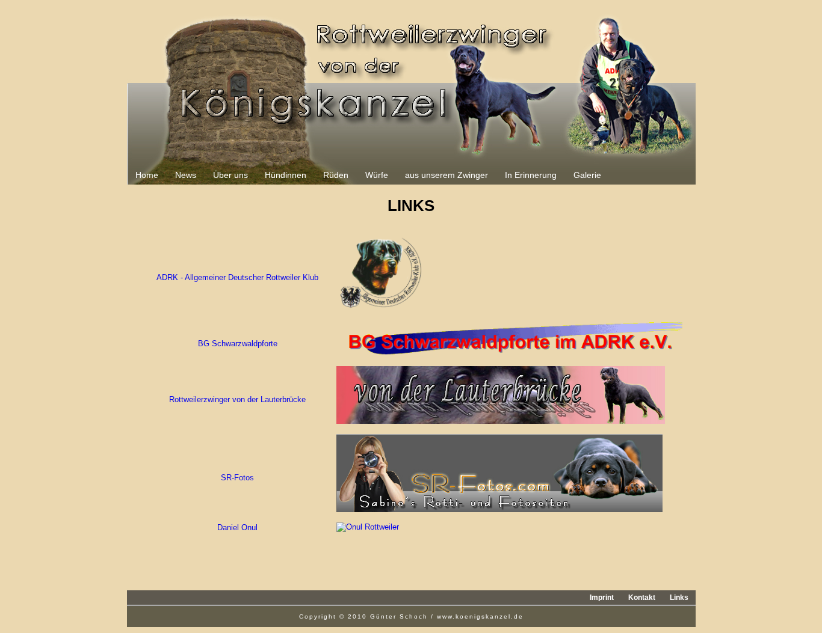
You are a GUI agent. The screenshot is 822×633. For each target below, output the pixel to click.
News (185, 175)
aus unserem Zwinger (446, 175)
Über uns (230, 175)
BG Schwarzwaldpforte (237, 343)
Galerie (587, 175)
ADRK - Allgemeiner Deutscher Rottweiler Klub (237, 277)
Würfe (376, 175)
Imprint (602, 597)
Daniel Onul (237, 527)
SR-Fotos (237, 477)
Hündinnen (285, 175)
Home (146, 175)
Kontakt (641, 597)
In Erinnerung (531, 175)
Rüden (335, 175)
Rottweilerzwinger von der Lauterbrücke (237, 399)
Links (679, 597)
